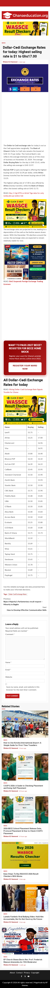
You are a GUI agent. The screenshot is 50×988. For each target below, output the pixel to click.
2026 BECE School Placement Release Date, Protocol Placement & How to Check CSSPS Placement (25, 809)
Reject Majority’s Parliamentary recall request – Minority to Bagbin (23, 601)
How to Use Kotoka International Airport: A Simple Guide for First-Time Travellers (25, 724)
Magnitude (38, 983)
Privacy (27, 973)
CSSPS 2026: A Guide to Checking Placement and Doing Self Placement (25, 767)
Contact (19, 973)
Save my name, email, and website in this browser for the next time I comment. (22, 688)
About (12, 973)
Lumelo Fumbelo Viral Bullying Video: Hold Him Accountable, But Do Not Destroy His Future (25, 897)
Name (8, 662)
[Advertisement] (25, 118)
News (3, 43)
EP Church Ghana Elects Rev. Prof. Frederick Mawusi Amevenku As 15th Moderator (25, 940)
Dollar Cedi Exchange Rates (18, 594)
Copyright (35, 973)
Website (8, 677)
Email (8, 670)
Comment (10, 634)
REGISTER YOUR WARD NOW (25, 367)
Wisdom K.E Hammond (10, 62)
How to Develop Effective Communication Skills (27, 608)
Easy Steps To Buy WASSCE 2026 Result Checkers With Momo (25, 855)
